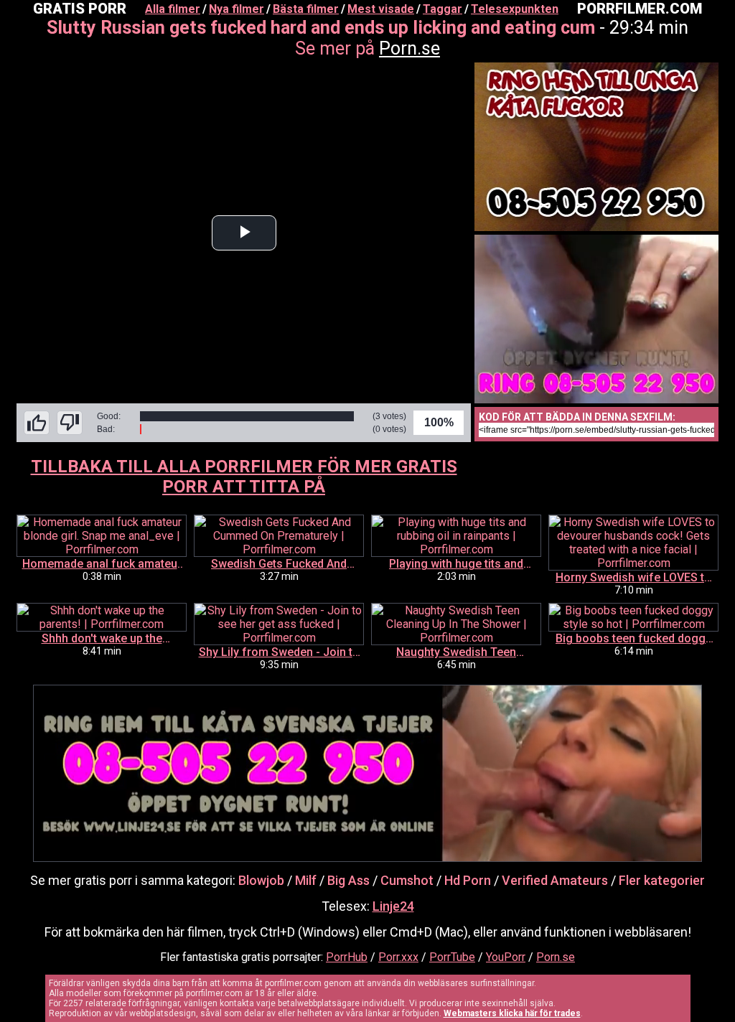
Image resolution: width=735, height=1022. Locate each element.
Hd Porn (467, 880)
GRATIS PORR (79, 8)
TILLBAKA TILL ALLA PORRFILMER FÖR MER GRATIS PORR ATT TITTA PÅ (244, 476)
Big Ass (348, 880)
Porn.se (409, 48)
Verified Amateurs (555, 880)
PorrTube (452, 957)
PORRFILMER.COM (639, 8)
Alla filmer (172, 9)
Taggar (442, 9)
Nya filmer (236, 9)
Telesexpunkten (514, 9)
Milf (306, 880)
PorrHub (347, 957)
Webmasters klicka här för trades (512, 1013)
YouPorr (505, 957)
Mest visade (380, 9)
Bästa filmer (306, 9)
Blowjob (261, 880)
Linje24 (393, 906)
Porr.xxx (398, 957)
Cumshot (407, 880)
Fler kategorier (662, 880)
